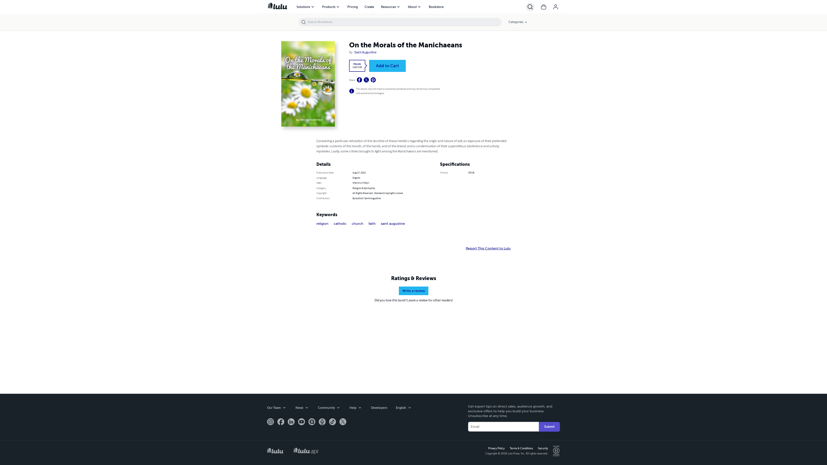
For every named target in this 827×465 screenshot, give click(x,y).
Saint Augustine (365, 52)
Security (543, 448)
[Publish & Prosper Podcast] (322, 422)
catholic (340, 224)
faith (372, 224)
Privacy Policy (496, 448)
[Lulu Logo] (275, 451)
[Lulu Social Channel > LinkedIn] (291, 422)
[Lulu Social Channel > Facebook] (280, 422)
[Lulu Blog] (311, 422)
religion (322, 224)
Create (369, 7)
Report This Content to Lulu (488, 248)
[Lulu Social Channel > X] (342, 422)
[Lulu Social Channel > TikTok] (332, 422)
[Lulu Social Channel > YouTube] (301, 422)
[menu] (312, 6)
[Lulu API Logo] (306, 450)
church (357, 224)
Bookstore (436, 7)
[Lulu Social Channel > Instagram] (270, 422)
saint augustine (393, 224)
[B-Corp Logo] (556, 451)
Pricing (352, 7)
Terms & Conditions (521, 448)
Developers (379, 407)
